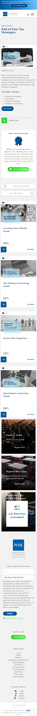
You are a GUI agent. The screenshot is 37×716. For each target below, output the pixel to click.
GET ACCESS (8, 108)
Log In (18, 653)
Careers (18, 655)
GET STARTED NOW (19, 5)
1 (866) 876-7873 (18, 637)
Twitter (21, 693)
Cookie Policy (18, 672)
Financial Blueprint (18, 662)
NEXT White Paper (16, 193)
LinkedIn (21, 696)
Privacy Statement (19, 676)
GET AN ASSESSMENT (20, 169)
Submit (10, 614)
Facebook (21, 698)
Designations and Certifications (18, 660)
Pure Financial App (18, 669)
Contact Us (18, 658)
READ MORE (30, 249)
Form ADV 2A (18, 665)
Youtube (21, 691)
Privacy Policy (18, 674)
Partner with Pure (18, 667)
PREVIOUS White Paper (21, 186)
